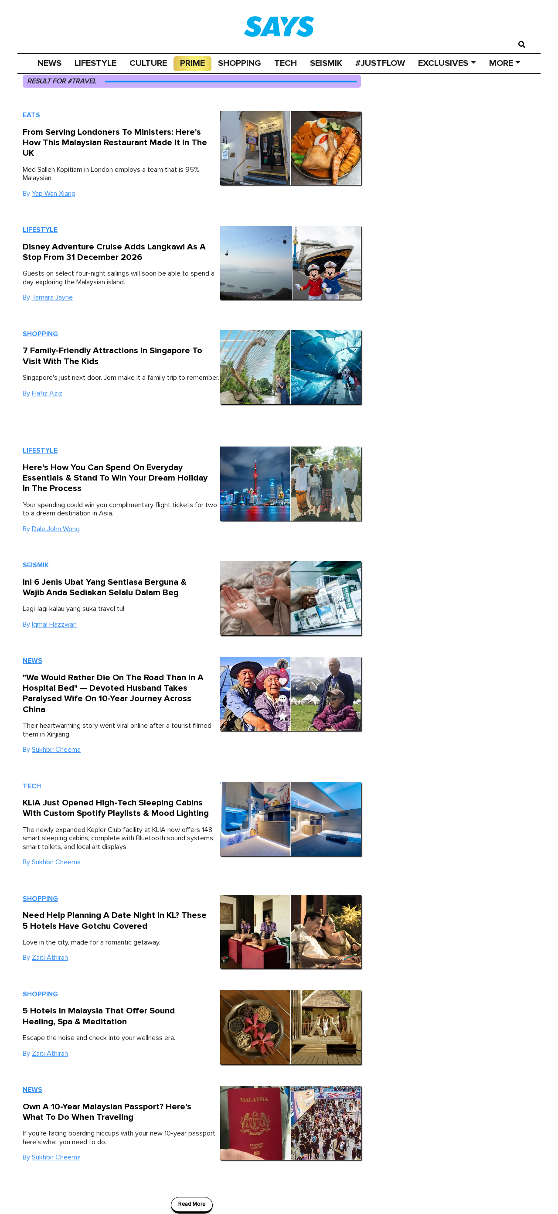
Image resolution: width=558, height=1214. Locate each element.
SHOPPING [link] (239, 63)
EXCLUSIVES (443, 63)
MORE (501, 63)
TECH (285, 63)
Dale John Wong (56, 528)
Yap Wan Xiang (53, 193)
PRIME (192, 63)
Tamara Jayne (52, 297)
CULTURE (148, 63)
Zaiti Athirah (50, 957)
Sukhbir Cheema (56, 749)
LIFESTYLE (95, 63)
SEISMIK (326, 63)
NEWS (49, 63)
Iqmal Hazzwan (54, 624)
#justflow (380, 63)
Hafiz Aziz (47, 393)
